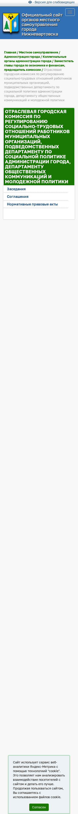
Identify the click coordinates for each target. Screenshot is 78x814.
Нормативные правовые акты (32, 204)
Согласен (39, 807)
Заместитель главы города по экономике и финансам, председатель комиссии (39, 65)
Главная (10, 52)
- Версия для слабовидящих (53, 2)
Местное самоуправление (38, 52)
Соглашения (17, 196)
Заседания (16, 189)
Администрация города (22, 56)
